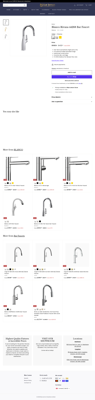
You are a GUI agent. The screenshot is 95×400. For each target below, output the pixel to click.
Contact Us (27, 382)
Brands (42, 13)
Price (53, 42)
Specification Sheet (58, 60)
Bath (26, 9)
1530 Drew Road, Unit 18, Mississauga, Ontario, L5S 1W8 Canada (78, 360)
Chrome (53, 37)
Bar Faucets (19, 236)
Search (26, 378)
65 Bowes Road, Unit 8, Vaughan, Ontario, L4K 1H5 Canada (77, 353)
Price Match (56, 97)
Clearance (45, 9)
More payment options (72, 80)
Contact (51, 13)
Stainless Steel (56, 37)
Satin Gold (60, 37)
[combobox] (15, 5)
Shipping (54, 68)
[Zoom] (28, 37)
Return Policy (28, 380)
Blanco (54, 30)
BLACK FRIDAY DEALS (59, 9)
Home (8, 9)
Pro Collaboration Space (78, 9)
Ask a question (57, 102)
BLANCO (18, 150)
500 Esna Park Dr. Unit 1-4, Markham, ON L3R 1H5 (77, 345)
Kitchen (16, 9)
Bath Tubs (35, 9)
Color (57, 34)
